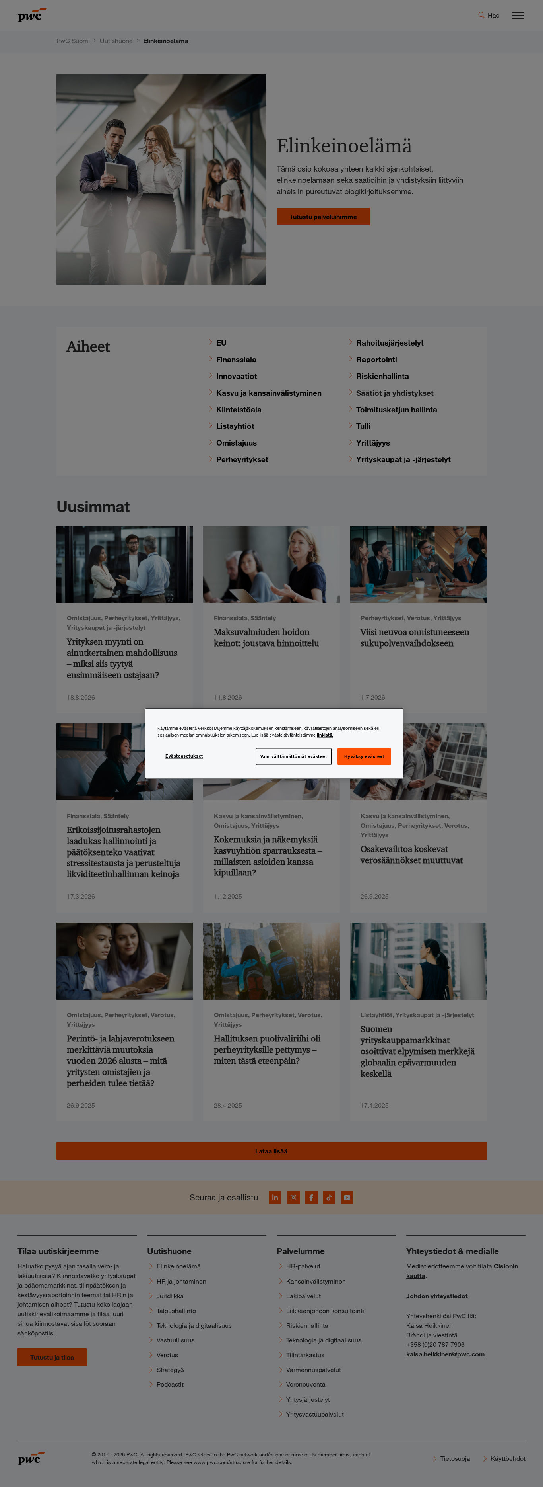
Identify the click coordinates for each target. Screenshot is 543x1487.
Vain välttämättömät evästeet (293, 756)
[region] (274, 743)
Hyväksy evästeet (364, 756)
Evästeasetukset (184, 755)
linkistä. (325, 734)
